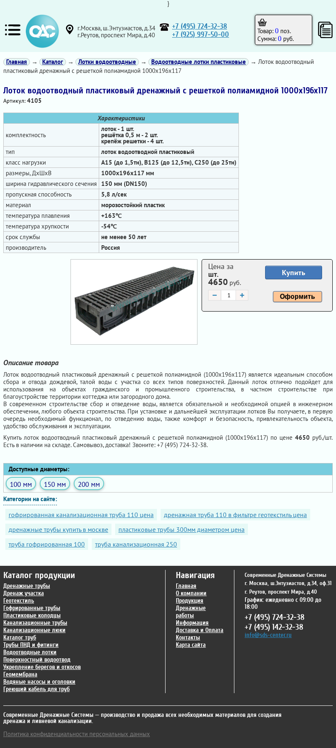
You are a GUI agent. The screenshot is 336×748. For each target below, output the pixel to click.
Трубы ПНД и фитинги (31, 645)
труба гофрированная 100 (47, 544)
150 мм (55, 484)
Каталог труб (19, 637)
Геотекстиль (18, 600)
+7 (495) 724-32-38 (199, 26)
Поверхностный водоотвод (36, 659)
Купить (293, 272)
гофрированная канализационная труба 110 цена (81, 515)
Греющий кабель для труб (36, 689)
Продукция (189, 600)
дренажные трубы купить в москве (58, 529)
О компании (191, 593)
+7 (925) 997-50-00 (200, 34)
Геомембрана (20, 674)
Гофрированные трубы (31, 608)
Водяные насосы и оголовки (39, 681)
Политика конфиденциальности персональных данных (76, 734)
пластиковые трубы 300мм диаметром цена (181, 529)
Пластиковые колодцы (32, 615)
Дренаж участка (23, 593)
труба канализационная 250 (136, 544)
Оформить (297, 296)
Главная (186, 586)
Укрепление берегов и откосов (42, 667)
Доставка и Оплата (199, 630)
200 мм (89, 484)
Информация (192, 622)
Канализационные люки (34, 630)
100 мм (21, 484)
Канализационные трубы (35, 622)
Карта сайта (191, 645)
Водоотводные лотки (30, 652)
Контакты (188, 637)
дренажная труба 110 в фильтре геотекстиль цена (235, 515)
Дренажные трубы (26, 586)
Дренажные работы (191, 612)
